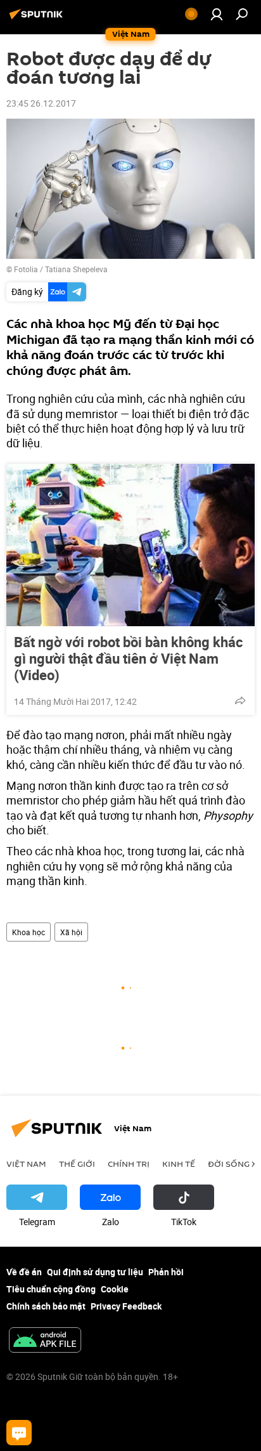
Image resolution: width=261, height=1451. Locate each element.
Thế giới (77, 1163)
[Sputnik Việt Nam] (38, 19)
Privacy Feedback (126, 1306)
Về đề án (24, 1272)
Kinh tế (178, 1163)
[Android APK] (45, 1341)
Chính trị (129, 1163)
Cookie (115, 1289)
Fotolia (26, 269)
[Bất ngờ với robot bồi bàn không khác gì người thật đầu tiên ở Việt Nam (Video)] (130, 545)
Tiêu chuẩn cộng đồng (51, 1289)
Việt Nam (26, 1163)
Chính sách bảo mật (46, 1306)
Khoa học (28, 932)
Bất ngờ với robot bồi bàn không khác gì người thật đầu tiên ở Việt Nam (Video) (128, 658)
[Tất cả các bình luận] (19, 1432)
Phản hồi (166, 1272)
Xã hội (71, 932)
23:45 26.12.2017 (41, 103)
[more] (240, 700)
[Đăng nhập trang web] (216, 14)
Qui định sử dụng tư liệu (95, 1272)
